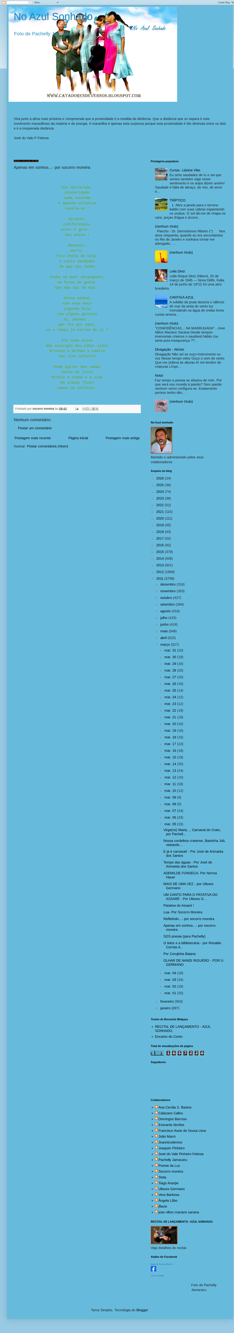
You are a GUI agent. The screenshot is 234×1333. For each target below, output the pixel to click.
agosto (166, 611)
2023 (160, 498)
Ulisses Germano (171, 1189)
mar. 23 (170, 704)
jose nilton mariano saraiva (178, 1212)
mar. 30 (170, 657)
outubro (166, 598)
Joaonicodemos (170, 1142)
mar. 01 (170, 993)
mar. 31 (170, 650)
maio (164, 631)
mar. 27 (170, 677)
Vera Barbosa (168, 1195)
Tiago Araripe (168, 1183)
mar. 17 (170, 744)
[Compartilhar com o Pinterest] (97, 409)
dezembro (168, 584)
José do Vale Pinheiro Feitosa (181, 1154)
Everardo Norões (171, 1125)
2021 (160, 512)
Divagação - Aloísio (169, 349)
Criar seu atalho (157, 1276)
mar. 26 (170, 684)
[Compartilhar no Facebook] (93, 409)
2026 (160, 478)
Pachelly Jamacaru (172, 1160)
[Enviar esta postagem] (76, 408)
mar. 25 (170, 690)
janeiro (165, 1008)
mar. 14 (170, 764)
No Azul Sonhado (53, 16)
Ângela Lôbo (167, 1200)
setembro (168, 604)
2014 (160, 558)
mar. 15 (170, 757)
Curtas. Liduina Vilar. (185, 170)
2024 (160, 492)
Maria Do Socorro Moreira (161, 1264)
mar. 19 (170, 730)
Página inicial (78, 438)
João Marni (166, 1136)
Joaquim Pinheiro (171, 1148)
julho (164, 618)
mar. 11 (170, 784)
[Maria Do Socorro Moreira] (153, 1270)
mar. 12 (170, 777)
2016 (160, 545)
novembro (168, 591)
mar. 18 (170, 737)
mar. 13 (170, 770)
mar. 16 (170, 750)
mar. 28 (170, 670)
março (165, 644)
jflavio (162, 1206)
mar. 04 (170, 973)
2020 (160, 518)
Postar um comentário (35, 428)
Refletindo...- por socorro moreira (188, 919)
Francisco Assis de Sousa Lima (182, 1131)
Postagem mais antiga (123, 438)
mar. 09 (170, 797)
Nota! (159, 375)
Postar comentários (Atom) (47, 446)
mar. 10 (170, 791)
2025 (160, 485)
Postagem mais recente (33, 438)
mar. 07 (170, 811)
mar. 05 (170, 824)
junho (165, 624)
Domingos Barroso (172, 1119)
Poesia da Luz (169, 1165)
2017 (160, 538)
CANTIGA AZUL (182, 297)
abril (164, 638)
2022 (160, 505)
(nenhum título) (166, 226)
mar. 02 (170, 986)
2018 (160, 532)
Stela (162, 1177)
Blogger (142, 1310)
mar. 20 (170, 724)
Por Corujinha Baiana (179, 954)
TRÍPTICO (178, 200)
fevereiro (167, 1001)
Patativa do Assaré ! (178, 905)
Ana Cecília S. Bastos (175, 1107)
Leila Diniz (177, 271)
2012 (160, 572)
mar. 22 (170, 710)
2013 (160, 565)
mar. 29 (170, 664)
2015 (160, 552)
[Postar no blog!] (87, 409)
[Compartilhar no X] (90, 409)
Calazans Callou (170, 1113)
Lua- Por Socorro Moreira (182, 912)
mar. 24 (170, 697)
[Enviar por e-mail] (84, 409)
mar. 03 (170, 980)
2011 (160, 578)
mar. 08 (170, 804)
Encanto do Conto (168, 1036)
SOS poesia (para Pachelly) (184, 936)
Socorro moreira (170, 1171)
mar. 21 (170, 717)
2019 (160, 525)
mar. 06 (170, 817)
